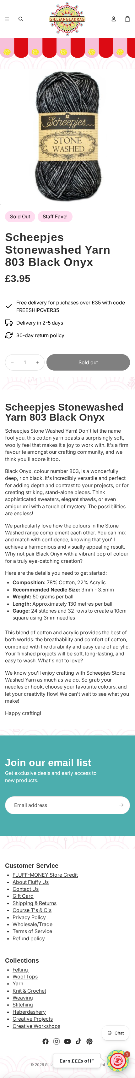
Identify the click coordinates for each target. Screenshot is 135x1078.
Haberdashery (29, 1012)
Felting (21, 969)
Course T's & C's (32, 910)
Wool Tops (25, 976)
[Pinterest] (89, 1041)
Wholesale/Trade (32, 924)
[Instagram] (56, 1041)
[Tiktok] (78, 1041)
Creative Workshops (36, 1026)
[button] (118, 1061)
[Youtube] (67, 1041)
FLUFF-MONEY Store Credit (45, 875)
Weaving (23, 997)
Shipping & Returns (35, 903)
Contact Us (26, 889)
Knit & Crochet (29, 991)
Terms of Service (32, 931)
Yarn (18, 983)
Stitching (23, 1004)
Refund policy (29, 938)
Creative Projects (33, 1019)
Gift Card (23, 896)
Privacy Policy (29, 917)
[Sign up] (121, 805)
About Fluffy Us (31, 882)
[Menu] (7, 19)
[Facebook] (45, 1041)
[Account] (114, 19)
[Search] (21, 19)
